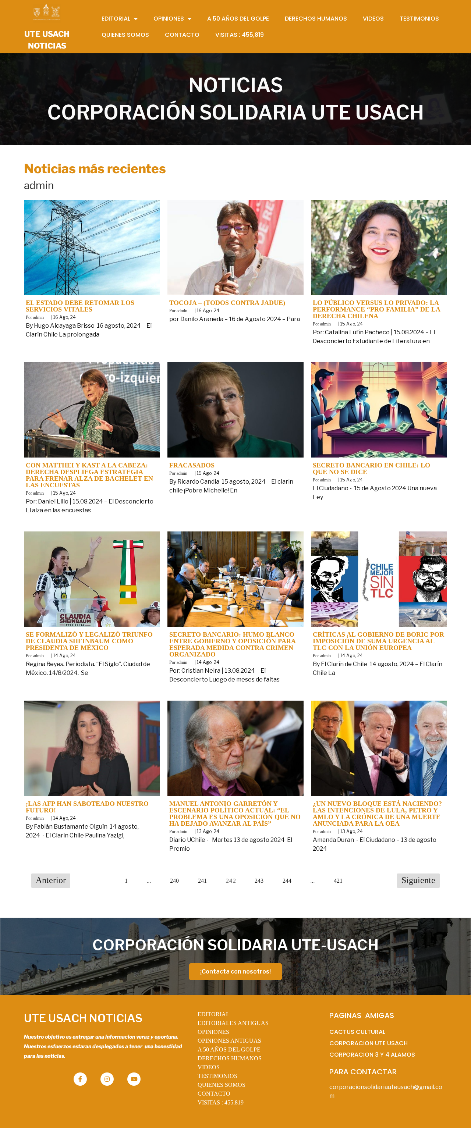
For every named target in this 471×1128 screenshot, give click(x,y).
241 (202, 881)
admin (38, 317)
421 (338, 881)
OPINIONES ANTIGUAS (229, 1041)
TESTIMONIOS (217, 1076)
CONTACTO (214, 1093)
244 (287, 881)
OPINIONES (213, 1032)
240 (174, 881)
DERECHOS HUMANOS (230, 1058)
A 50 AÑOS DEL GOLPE (229, 1049)
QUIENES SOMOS (221, 1085)
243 (259, 881)
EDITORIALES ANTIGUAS (233, 1023)
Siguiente (418, 880)
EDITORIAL (214, 1014)
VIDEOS (209, 1067)
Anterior (51, 880)
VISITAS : (221, 1102)
